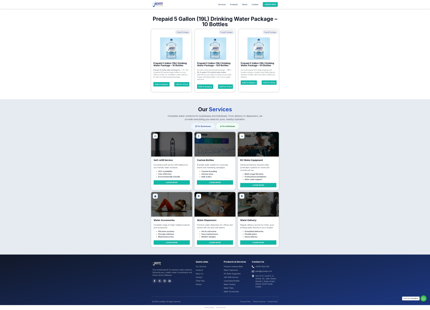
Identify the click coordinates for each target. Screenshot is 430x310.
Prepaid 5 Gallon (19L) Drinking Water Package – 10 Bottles (170, 64)
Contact (255, 4)
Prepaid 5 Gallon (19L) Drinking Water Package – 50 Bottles (257, 64)
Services (222, 4)
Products (234, 4)
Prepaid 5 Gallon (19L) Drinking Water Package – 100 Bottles (213, 64)
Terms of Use (221, 307)
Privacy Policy (209, 307)
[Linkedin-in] (169, 281)
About (244, 4)
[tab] (203, 126)
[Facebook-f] (154, 281)
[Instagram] (164, 281)
